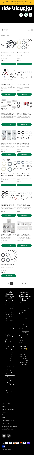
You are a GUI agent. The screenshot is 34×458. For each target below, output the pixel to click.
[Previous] (4, 2)
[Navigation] (30, 15)
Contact (4, 415)
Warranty (5, 412)
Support (4, 406)
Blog (3, 418)
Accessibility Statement (9, 426)
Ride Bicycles (9, 449)
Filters (28, 30)
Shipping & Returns (8, 409)
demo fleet (25, 331)
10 (22, 283)
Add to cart (8, 64)
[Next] (30, 2)
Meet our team (10, 375)
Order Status (6, 403)
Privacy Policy (6, 423)
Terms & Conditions (8, 420)
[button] (2, 30)
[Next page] (25, 283)
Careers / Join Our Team (9, 429)
